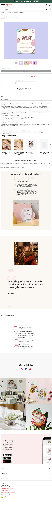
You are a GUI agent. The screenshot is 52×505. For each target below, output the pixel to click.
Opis (2, 96)
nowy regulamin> (7, 133)
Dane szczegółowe (4, 99)
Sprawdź (36, 1)
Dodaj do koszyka (26, 71)
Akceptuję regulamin (6, 68)
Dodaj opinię (3, 18)
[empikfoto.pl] (6, 5)
